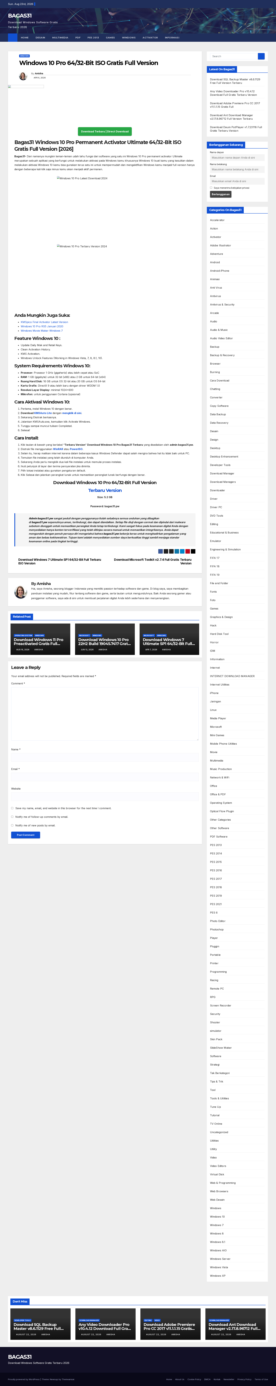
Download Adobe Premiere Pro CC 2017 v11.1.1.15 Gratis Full (169, 1328)
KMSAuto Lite (43, 413)
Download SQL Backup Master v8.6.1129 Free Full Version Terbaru (37, 1328)
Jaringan (215, 701)
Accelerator (217, 220)
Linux (213, 709)
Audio (213, 321)
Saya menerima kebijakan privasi (231, 187)
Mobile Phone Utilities (223, 743)
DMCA (207, 1379)
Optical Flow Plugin (222, 811)
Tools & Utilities (219, 1098)
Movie (214, 752)
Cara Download (219, 380)
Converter (216, 397)
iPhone (214, 693)
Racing (214, 980)
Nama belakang (218, 164)
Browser (215, 363)
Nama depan (217, 152)
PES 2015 (216, 862)
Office (213, 785)
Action (214, 228)
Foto (213, 600)
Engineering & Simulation (225, 549)
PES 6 (214, 912)
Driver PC (216, 507)
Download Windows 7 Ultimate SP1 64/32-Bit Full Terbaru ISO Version (59, 561)
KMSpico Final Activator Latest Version (44, 322)
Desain (40, 37)
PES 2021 (216, 904)
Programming (218, 971)
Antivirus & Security (222, 304)
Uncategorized (219, 1132)
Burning (215, 372)
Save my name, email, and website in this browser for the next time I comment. (63, 808)
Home (25, 37)
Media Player (218, 718)
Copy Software (219, 405)
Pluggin (214, 946)
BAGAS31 (19, 15)
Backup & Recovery (222, 355)
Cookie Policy (194, 1379)
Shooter (215, 1022)
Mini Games (217, 735)
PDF (78, 37)
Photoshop (217, 929)
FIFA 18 (214, 566)
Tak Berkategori (220, 1073)
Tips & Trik (216, 1081)
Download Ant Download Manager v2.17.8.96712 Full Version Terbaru (233, 1328)
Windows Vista (219, 1267)
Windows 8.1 (217, 1242)
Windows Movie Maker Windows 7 (42, 330)
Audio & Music (219, 329)
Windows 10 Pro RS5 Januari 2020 (42, 326)
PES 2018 (216, 887)
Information (217, 659)
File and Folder (219, 583)
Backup (214, 346)
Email (15, 769)
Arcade (214, 313)
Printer (214, 963)
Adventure (216, 253)
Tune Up (215, 1106)
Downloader (217, 490)
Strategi (215, 1064)
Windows (129, 37)
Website (16, 788)
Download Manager (222, 473)
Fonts (213, 591)
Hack (213, 625)
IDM (212, 650)
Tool (213, 1090)
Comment (18, 683)
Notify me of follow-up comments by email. (41, 816)
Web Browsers (219, 1191)
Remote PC (217, 988)
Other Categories (220, 819)
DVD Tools (216, 515)
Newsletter (229, 1379)
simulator (216, 1030)
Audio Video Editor (221, 338)
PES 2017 (216, 878)
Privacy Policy (244, 1379)
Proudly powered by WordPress (24, 1379)
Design (214, 439)
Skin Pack (216, 1039)
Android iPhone (219, 270)
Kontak (217, 1379)
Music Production (221, 769)
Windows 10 (217, 1216)
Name (16, 749)
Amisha (39, 73)
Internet (215, 667)
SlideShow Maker (221, 1047)
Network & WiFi (219, 777)
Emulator (215, 541)
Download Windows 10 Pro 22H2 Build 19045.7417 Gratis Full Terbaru (104, 643)
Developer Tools (220, 465)
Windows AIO (218, 1250)
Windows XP (218, 1275)
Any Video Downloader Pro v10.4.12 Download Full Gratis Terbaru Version (105, 1328)
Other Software (219, 828)
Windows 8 (217, 1233)
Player (214, 938)
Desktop (215, 448)
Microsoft (84, 635)
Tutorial (215, 1115)
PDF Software (218, 836)
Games (110, 37)
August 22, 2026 (26, 1334)
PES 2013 (93, 37)
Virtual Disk (217, 1174)
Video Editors (218, 1166)
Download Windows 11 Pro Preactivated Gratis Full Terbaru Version (38, 643)
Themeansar (68, 1379)
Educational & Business (224, 532)
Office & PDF (218, 794)
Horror (214, 642)
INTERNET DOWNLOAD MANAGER (232, 676)
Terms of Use (261, 1379)
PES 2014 (216, 853)
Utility (213, 1149)
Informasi (172, 37)
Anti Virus (216, 287)
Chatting (215, 389)
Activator (150, 37)
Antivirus (215, 296)
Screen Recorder (220, 1005)
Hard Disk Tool (219, 633)
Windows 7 (217, 1225)
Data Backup (218, 414)
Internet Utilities (220, 684)
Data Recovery (219, 422)
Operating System (23, 635)
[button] (266, 37)
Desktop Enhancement (224, 456)
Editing (214, 524)
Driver (214, 498)
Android (215, 262)
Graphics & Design (221, 617)
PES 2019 (216, 895)
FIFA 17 (214, 557)
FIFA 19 (214, 574)
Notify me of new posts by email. (35, 825)
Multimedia (60, 37)
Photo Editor (218, 921)
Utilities (214, 1140)
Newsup (54, 1379)
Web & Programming (223, 1182)
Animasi (215, 279)
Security (215, 1014)
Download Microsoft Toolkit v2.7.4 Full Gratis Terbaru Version (153, 561)
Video (213, 1157)
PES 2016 (216, 870)
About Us (179, 1379)
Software (215, 1056)
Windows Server (220, 1258)
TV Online (216, 1123)
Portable (215, 954)
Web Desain (217, 1199)
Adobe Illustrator (220, 245)
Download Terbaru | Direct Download (105, 131)
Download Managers (223, 481)
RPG (213, 997)
